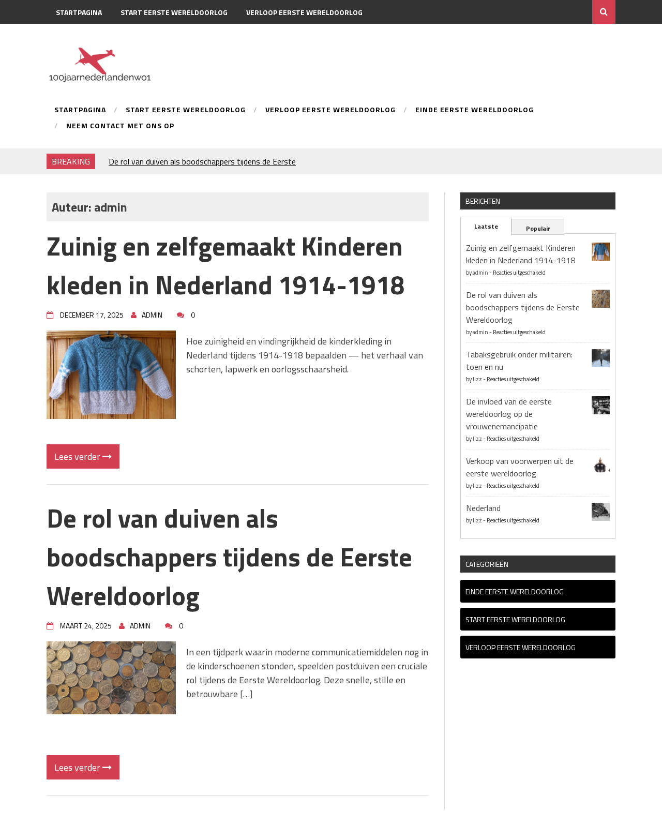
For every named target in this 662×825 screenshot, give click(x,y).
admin (480, 272)
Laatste (486, 226)
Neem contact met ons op (228, 36)
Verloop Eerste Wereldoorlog (304, 12)
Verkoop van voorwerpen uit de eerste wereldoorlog (520, 467)
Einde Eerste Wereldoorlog (108, 36)
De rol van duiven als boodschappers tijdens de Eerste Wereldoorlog (229, 556)
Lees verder (78, 456)
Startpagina (79, 12)
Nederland (483, 508)
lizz (477, 379)
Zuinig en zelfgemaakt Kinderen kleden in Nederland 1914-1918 (226, 265)
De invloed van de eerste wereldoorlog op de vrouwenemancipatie (509, 413)
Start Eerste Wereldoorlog (174, 12)
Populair (538, 228)
